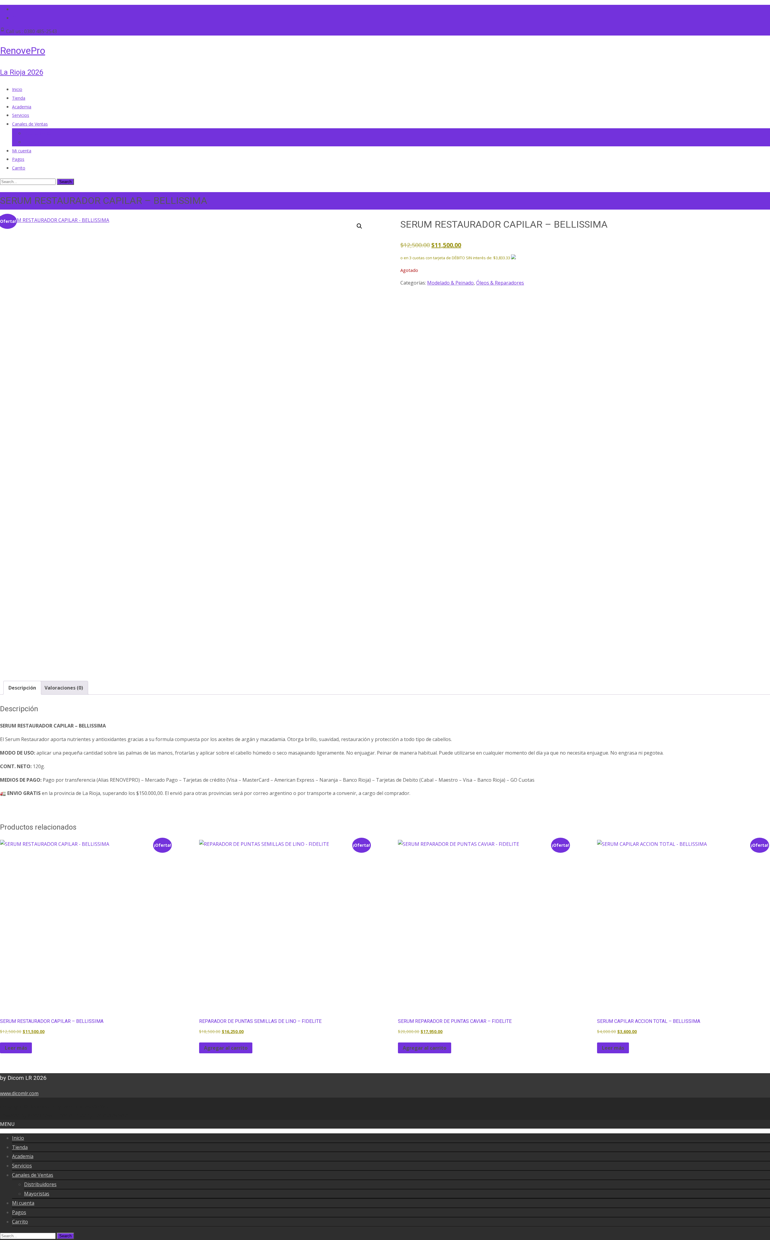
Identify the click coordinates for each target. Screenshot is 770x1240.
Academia (21, 107)
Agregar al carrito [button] (226, 1048)
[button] (359, 226)
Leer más (16, 1048)
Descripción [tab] (22, 687)
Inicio (17, 89)
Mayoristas (35, 142)
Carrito (18, 168)
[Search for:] (28, 181)
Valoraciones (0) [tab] (64, 687)
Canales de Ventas (30, 124)
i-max (80, 1115)
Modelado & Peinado (450, 282)
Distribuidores (37, 133)
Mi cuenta (21, 151)
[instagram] (14, 17)
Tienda (18, 98)
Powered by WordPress (27, 1115)
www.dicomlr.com (19, 1093)
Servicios (20, 115)
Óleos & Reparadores (500, 282)
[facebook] (14, 9)
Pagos (18, 159)
